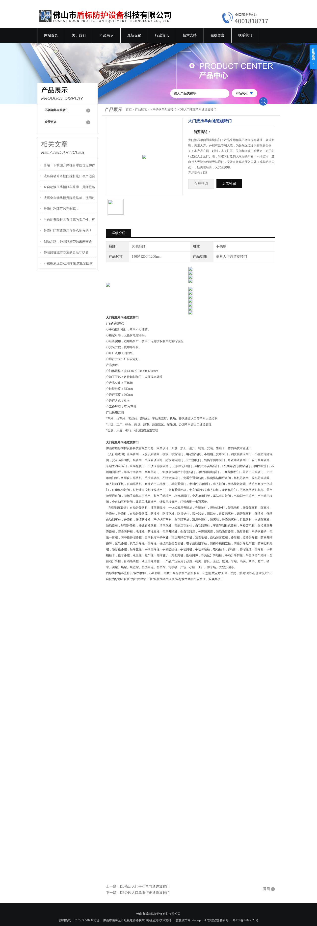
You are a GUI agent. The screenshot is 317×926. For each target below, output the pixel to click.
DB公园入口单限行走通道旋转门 (145, 893)
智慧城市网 (183, 920)
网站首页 (51, 35)
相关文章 (54, 144)
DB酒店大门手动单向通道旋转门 (145, 886)
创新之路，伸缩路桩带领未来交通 (68, 241)
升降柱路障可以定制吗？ (61, 209)
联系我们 (245, 35)
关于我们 (79, 35)
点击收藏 (229, 183)
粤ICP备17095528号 (245, 920)
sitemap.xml (199, 920)
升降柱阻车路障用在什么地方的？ (68, 230)
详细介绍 (119, 233)
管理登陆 (213, 920)
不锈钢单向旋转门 (164, 109)
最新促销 (134, 35)
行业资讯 (162, 35)
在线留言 (217, 35)
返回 (266, 889)
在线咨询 (201, 184)
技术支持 (190, 35)
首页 (129, 109)
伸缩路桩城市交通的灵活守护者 (66, 252)
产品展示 (106, 35)
